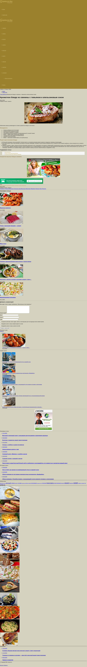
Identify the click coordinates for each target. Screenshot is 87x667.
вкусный (8, 483)
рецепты (71, 483)
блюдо (13, 185)
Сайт (1, 319)
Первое (4, 33)
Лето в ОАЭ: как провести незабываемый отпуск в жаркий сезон (16, 361)
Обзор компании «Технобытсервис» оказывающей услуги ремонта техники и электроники (22, 384)
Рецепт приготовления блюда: (11, 153)
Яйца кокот (3, 243)
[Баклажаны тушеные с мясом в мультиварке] (10, 618)
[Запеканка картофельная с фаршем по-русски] (10, 525)
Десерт (3, 56)
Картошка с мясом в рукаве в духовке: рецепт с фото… (16, 279)
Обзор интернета (8, 78)
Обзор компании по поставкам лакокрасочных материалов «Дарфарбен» (18, 373)
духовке (20, 483)
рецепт (67, 483)
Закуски (4, 61)
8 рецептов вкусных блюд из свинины (13, 154)
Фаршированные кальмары (8, 297)
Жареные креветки (5, 208)
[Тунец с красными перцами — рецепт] (11, 223)
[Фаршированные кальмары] (11, 295)
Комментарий (3, 312)
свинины (17, 185)
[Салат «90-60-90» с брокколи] (10, 632)
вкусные (4, 483)
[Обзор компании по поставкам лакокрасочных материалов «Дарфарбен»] (8, 372)
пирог (41, 483)
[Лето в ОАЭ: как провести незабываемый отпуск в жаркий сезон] (8, 360)
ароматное (9, 185)
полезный (44, 483)
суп (85, 483)
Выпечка (4, 50)
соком (20, 185)
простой (62, 483)
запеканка (23, 483)
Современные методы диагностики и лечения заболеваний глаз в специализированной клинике (23, 395)
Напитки (4, 67)
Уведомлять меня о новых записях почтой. (10, 325)
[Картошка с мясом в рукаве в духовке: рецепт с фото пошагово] (11, 277)
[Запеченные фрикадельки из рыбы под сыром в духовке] (10, 498)
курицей (29, 483)
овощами (38, 483)
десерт (16, 483)
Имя (1, 315)
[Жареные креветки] (11, 205)
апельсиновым (3, 185)
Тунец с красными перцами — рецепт (10, 225)
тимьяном (24, 185)
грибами (13, 483)
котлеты (26, 483)
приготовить (50, 483)
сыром (1, 484)
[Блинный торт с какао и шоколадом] (10, 565)
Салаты (4, 44)
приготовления (57, 483)
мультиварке (34, 483)
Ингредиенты (8, 152)
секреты (79, 483)
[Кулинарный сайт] (6, 2)
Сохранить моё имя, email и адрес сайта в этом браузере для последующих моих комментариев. (22, 321)
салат (75, 483)
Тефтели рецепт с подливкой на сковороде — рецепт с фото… (16, 347)
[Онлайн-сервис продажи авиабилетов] (9, 538)
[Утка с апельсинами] (9, 645)
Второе (4, 39)
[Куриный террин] (9, 578)
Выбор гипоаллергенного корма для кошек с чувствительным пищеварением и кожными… (22, 407)
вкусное (1, 483)
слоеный (82, 483)
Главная (2, 94)
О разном (4, 72)
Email (1, 317)
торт (4, 484)
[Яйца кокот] (11, 241)
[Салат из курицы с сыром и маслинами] (10, 552)
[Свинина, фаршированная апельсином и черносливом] (11, 259)
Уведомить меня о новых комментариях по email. (12, 323)
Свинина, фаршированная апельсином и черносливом (15, 261)
